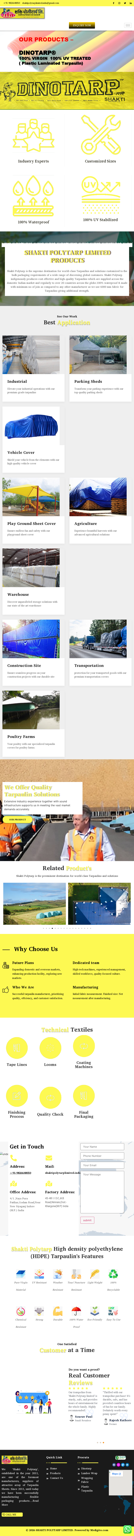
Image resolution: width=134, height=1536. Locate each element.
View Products (52, 87)
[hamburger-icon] (128, 25)
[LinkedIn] (130, 3)
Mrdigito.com (99, 1530)
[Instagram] (119, 3)
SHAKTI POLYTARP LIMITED (54, 1530)
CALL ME (11, 1515)
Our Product (17, 819)
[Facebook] (113, 3)
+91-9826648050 (20, 1173)
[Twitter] (125, 3)
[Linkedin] (127, 1465)
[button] (6, 904)
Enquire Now (16, 87)
